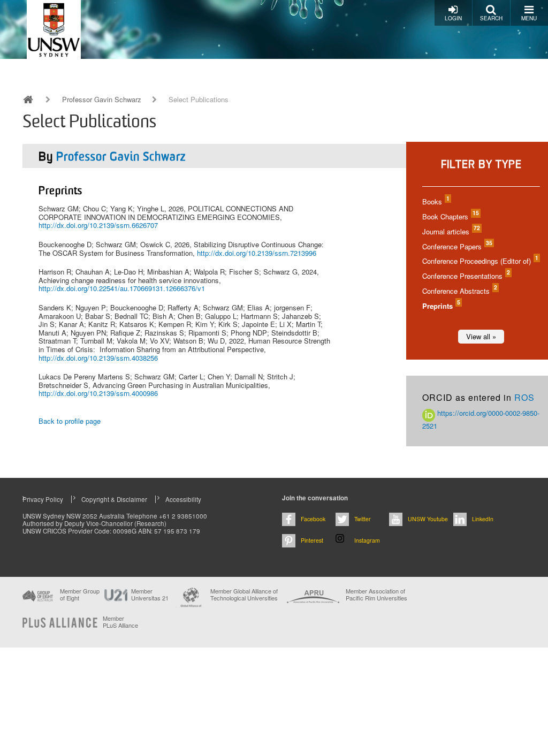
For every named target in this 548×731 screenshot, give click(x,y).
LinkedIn (482, 519)
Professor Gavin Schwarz (101, 99)
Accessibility (183, 499)
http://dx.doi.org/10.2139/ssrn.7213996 (256, 253)
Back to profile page (70, 421)
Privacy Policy (42, 499)
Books (435, 201)
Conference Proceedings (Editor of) (479, 261)
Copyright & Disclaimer (114, 499)
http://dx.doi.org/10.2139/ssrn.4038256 (98, 358)
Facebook (313, 519)
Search (491, 18)
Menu (529, 18)
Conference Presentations (465, 276)
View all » (481, 336)
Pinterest (312, 540)
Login (453, 18)
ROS (524, 397)
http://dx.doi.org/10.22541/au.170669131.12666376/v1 (122, 288)
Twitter (362, 519)
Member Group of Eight (80, 594)
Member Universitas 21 (150, 594)
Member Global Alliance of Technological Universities (244, 595)
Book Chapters (450, 216)
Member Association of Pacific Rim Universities (376, 595)
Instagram (367, 540)
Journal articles (450, 231)
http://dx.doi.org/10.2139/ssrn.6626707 (98, 225)
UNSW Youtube (428, 519)
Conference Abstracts (459, 291)
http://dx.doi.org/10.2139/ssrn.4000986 (98, 393)
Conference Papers (456, 246)
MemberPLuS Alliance (120, 622)
